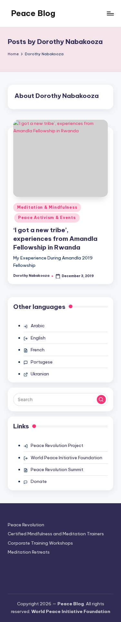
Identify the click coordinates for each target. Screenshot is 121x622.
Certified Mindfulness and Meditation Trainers (56, 534)
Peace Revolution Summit (57, 469)
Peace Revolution (26, 525)
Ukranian (40, 374)
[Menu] (110, 13)
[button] (101, 399)
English (38, 338)
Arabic (38, 326)
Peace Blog (33, 13)
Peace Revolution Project (57, 445)
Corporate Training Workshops (40, 543)
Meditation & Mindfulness (47, 207)
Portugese (42, 362)
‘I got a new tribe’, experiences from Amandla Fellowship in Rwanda (55, 238)
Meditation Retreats (29, 552)
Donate (39, 481)
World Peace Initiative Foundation (66, 457)
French (38, 350)
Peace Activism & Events (47, 217)
